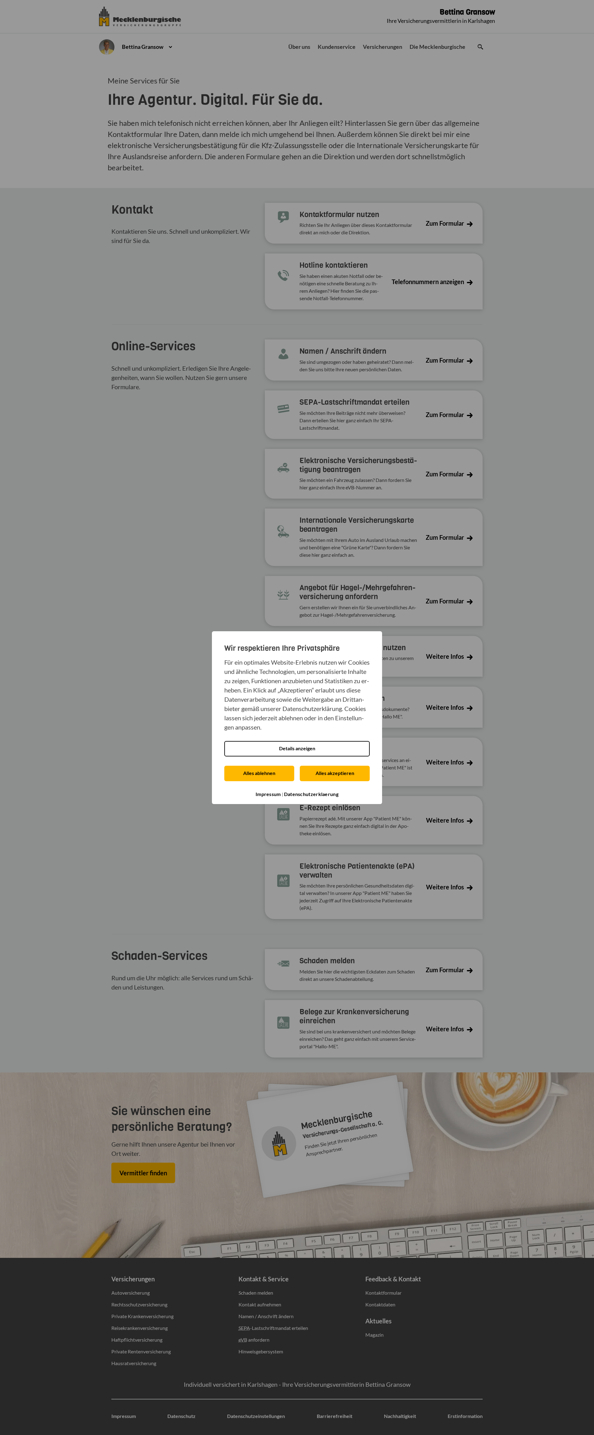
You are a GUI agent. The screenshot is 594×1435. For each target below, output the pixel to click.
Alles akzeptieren (335, 773)
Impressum (268, 794)
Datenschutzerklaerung (311, 794)
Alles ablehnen (259, 773)
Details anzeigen (297, 748)
